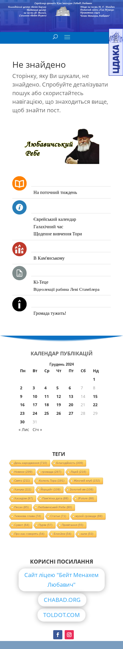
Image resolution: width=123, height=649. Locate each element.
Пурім (45, 524)
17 (35, 404)
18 (46, 404)
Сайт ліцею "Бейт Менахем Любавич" (61, 579)
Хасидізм (23, 498)
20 (71, 404)
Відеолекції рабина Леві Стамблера (66, 289)
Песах (21, 507)
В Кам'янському (49, 258)
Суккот (21, 524)
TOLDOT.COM (61, 615)
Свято (22, 480)
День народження (30, 462)
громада (51, 471)
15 (95, 396)
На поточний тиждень (55, 192)
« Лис (24, 429)
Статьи (58, 516)
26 (58, 413)
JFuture (86, 498)
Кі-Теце (40, 282)
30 (22, 421)
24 (35, 413)
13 (71, 396)
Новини (23, 471)
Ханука (22, 489)
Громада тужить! (49, 313)
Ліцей (78, 471)
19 (58, 404)
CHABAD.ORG (62, 600)
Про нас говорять (29, 533)
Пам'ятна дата (55, 498)
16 (22, 404)
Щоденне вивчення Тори (57, 233)
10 (35, 396)
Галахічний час (48, 226)
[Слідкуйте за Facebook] (57, 634)
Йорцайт (50, 489)
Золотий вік (81, 489)
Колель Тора (51, 480)
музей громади (89, 516)
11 (46, 396)
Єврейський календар (54, 219)
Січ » (37, 429)
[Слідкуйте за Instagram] (69, 634)
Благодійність (69, 462)
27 (71, 413)
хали (87, 533)
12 (58, 396)
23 (22, 413)
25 (46, 413)
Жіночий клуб (87, 480)
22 (95, 404)
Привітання (72, 524)
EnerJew (62, 533)
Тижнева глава (27, 516)
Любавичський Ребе (55, 507)
